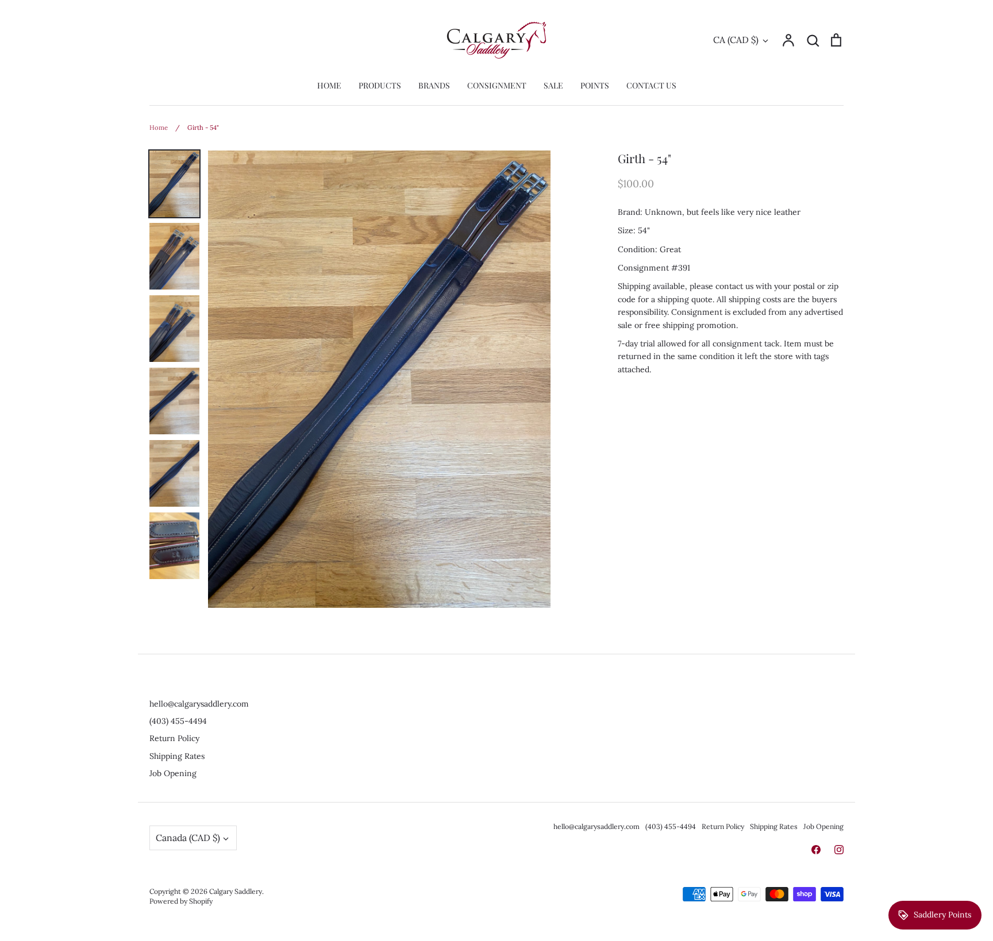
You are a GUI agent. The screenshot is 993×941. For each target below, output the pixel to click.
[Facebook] (816, 849)
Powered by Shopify (181, 901)
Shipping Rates (177, 756)
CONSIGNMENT (496, 85)
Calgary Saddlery (235, 891)
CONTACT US (651, 85)
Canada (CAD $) (188, 837)
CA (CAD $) (736, 39)
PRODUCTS (380, 85)
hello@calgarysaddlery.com (199, 704)
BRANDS (434, 85)
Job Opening (173, 773)
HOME (329, 85)
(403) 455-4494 (178, 721)
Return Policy (174, 738)
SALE (553, 85)
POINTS (594, 85)
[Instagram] (839, 849)
